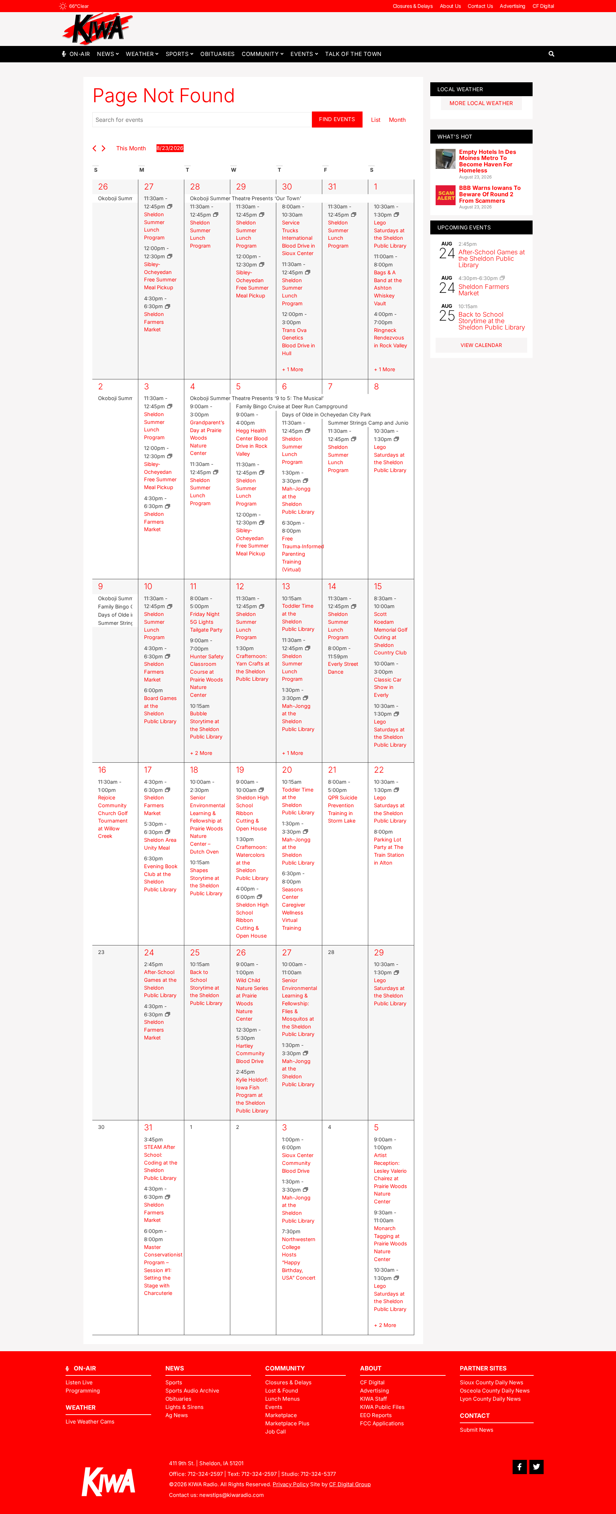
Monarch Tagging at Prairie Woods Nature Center (390, 1243)
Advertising (512, 6)
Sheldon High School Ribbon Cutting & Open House (252, 812)
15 (378, 586)
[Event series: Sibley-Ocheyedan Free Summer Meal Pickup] (169, 256)
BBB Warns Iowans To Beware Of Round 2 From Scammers (490, 194)
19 (240, 770)
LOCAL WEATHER (460, 89)
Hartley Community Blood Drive (250, 1053)
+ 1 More (292, 369)
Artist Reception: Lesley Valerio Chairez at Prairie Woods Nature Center (390, 1178)
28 (195, 187)
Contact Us (480, 6)
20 (287, 770)
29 (241, 187)
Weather (140, 54)
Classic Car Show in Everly (387, 687)
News (105, 54)
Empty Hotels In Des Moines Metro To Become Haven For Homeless (487, 161)
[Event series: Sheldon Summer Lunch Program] (169, 206)
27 (149, 187)
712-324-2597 (205, 1474)
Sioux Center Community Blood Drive (297, 1162)
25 (195, 953)
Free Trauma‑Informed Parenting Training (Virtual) (303, 553)
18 (194, 770)
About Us (450, 6)
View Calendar (481, 345)
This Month (131, 148)
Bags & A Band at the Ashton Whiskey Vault (388, 287)
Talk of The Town (353, 54)
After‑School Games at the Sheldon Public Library (491, 258)
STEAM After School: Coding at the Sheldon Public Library (160, 1162)
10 (148, 586)
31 (332, 187)
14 (332, 586)
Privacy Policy (291, 1484)
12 (240, 586)
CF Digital (543, 6)
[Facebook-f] (520, 1467)
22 (379, 770)
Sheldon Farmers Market (154, 321)
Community (260, 54)
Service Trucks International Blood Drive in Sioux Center (298, 237)
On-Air (80, 54)
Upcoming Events (464, 227)
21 (332, 770)
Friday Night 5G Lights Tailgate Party (206, 621)
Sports (177, 54)
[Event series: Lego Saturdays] (396, 215)
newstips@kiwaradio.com (231, 1495)
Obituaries (217, 54)
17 (148, 770)
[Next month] (104, 148)
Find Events (337, 119)
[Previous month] (94, 148)
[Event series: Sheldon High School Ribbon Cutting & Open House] (261, 790)
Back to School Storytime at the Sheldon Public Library (206, 987)
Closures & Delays (413, 6)
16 (102, 770)
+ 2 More (201, 753)
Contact (475, 1415)
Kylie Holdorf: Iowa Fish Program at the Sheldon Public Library (252, 1095)
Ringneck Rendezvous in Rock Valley (390, 337)
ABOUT (370, 1368)
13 (286, 586)
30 (287, 187)
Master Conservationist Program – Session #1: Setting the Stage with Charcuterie (163, 1270)
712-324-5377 (318, 1474)
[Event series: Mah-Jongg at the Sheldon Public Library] (305, 481)
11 (193, 586)
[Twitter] (536, 1467)
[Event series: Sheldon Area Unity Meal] (167, 832)
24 (149, 953)
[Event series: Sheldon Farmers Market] (167, 307)
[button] (551, 54)
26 (103, 187)
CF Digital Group (350, 1484)
